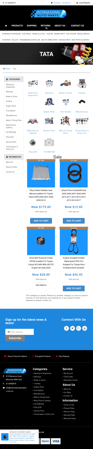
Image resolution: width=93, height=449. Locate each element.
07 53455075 (10, 2)
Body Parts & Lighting (80, 40)
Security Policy (69, 415)
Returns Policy (11, 167)
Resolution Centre (71, 380)
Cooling (49, 34)
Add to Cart (41, 220)
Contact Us (77, 25)
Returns (45, 25)
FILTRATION (6, 40)
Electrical (26, 34)
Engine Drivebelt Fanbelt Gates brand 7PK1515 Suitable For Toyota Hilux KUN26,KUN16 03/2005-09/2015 (74, 264)
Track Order (68, 376)
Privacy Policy (69, 408)
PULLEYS (15, 40)
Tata (14, 68)
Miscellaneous (83, 34)
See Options (41, 285)
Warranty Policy (70, 418)
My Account (68, 373)
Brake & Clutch (38, 34)
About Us (60, 25)
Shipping (32, 25)
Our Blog (67, 392)
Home (7, 68)
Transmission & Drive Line (29, 40)
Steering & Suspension (11, 34)
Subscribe (15, 338)
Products (17, 25)
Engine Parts (59, 34)
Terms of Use (69, 405)
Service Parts (64, 40)
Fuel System (71, 34)
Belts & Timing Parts (50, 40)
